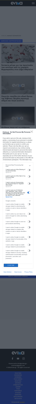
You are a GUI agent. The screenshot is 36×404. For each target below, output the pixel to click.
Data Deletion (8, 272)
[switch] (28, 170)
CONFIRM (10, 265)
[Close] (32, 132)
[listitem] (18, 165)
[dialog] (18, 202)
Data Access (18, 272)
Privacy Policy (28, 272)
